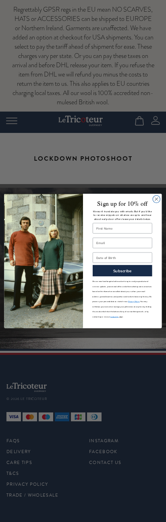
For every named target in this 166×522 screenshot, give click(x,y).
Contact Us (114, 316)
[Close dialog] (156, 199)
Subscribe (122, 270)
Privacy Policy (134, 301)
